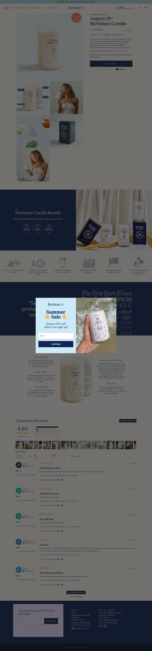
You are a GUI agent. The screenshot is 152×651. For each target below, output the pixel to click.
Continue (55, 344)
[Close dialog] (112, 301)
